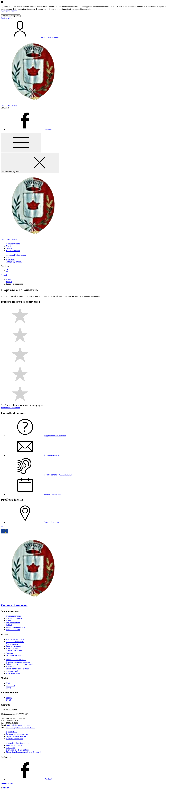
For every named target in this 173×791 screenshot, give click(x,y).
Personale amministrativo (16, 627)
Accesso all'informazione (16, 255)
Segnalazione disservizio (16, 736)
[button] (13, 244)
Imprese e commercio (14, 646)
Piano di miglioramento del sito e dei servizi (23, 752)
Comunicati (10, 685)
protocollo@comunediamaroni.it (20, 725)
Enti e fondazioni (13, 623)
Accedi (4, 275)
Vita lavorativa (12, 644)
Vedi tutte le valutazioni (10, 408)
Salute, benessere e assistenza (18, 669)
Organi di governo (13, 616)
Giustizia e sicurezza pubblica (18, 662)
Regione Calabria (8, 18)
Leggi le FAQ (11, 732)
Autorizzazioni (12, 671)
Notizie (9, 683)
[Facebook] (7, 271)
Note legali (10, 747)
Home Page (10, 279)
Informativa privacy (14, 745)
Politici (9, 625)
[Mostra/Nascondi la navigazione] (21, 143)
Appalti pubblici (12, 648)
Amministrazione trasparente (17, 743)
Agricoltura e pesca (14, 673)
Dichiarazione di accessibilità (17, 750)
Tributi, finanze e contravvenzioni (19, 664)
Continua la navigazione (11, 16)
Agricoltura (10, 259)
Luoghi (9, 697)
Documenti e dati (13, 629)
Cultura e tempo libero (15, 642)
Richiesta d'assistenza (14, 739)
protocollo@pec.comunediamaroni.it (20, 727)
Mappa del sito (7, 783)
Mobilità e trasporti (13, 655)
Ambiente (10, 666)
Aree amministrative (14, 618)
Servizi (9, 281)
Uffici (8, 620)
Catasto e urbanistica (14, 651)
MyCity (6, 788)
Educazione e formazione (16, 660)
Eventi (8, 700)
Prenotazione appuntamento (17, 734)
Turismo (9, 653)
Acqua (8, 257)
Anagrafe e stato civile (15, 639)
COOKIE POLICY (9, 11)
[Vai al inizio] (2, 527)
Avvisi (8, 688)
